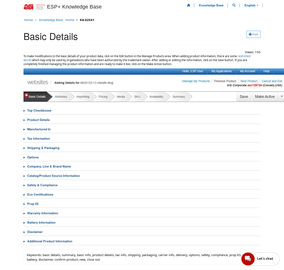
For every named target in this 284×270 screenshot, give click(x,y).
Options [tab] (33, 157)
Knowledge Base (211, 5)
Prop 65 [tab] (32, 204)
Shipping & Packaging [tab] (43, 148)
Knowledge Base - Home (56, 20)
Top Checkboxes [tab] (39, 110)
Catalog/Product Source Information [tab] (53, 176)
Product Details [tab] (38, 120)
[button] (234, 5)
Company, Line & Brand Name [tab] (49, 166)
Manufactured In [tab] (39, 129)
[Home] (188, 5)
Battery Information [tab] (41, 222)
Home (28, 20)
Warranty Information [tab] (42, 213)
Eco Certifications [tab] (40, 194)
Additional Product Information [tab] (49, 241)
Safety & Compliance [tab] (42, 185)
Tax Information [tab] (38, 138)
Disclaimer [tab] (35, 232)
